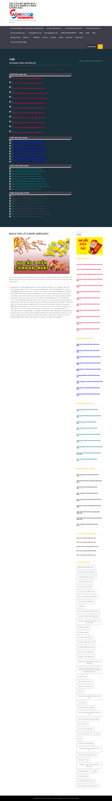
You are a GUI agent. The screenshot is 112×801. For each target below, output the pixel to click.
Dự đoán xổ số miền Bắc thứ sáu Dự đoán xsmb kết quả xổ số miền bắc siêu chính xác (89, 670)
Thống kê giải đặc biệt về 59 (87, 755)
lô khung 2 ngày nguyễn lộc (30, 294)
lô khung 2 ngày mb (38, 292)
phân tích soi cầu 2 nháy (25, 313)
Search (79, 234)
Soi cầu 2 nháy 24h (39, 315)
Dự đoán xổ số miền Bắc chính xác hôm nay (89, 662)
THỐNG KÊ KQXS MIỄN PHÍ (68, 33)
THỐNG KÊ (36, 37)
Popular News (92, 46)
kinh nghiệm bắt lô (44, 289)
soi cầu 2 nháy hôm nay (54, 315)
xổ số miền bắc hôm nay (86, 781)
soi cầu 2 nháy (27, 315)
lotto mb (53, 309)
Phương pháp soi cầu (51, 33)
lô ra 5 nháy (60, 296)
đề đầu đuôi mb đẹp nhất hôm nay (87, 546)
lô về (34, 300)
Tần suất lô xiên (83, 760)
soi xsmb (96, 734)
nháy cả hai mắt (63, 311)
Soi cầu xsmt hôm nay (93, 28)
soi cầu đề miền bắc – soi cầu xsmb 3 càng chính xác (23, 5)
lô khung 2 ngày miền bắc (54, 292)
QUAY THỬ (69, 37)
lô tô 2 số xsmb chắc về (22, 300)
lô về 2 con (40, 300)
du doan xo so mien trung (86, 591)
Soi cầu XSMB (82, 724)
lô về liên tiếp (49, 304)
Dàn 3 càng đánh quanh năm (87, 596)
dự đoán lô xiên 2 (84, 627)
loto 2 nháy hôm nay (60, 306)
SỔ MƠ (61, 37)
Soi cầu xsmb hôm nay (54, 28)
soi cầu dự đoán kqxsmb (86, 707)
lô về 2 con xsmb (51, 300)
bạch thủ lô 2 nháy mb (29, 289)
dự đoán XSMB (83, 632)
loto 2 (32, 306)
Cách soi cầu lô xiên (84, 587)
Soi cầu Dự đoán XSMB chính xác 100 (89, 713)
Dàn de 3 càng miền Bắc (85, 601)
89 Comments (57, 317)
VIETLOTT (26, 37)
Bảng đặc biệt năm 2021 (86, 567)
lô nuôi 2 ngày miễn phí (49, 294)
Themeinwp (75, 798)
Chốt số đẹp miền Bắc (85, 582)
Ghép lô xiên (82, 676)
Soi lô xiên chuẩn (83, 734)
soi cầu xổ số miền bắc (85, 729)
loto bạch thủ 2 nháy (31, 309)
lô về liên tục (59, 304)
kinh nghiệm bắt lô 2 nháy (60, 289)
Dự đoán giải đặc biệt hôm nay (88, 611)
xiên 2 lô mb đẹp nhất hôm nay (86, 538)
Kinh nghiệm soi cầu (35, 33)
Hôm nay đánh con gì (85, 681)
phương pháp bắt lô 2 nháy (44, 313)
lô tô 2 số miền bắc (48, 298)
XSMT (94, 33)
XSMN (87, 33)
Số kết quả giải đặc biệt (85, 743)
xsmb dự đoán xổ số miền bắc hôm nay (89, 765)
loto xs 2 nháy (44, 309)
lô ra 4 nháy (27, 296)
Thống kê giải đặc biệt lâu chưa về (89, 749)
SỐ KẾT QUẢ (79, 37)
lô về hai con (38, 304)
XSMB (81, 33)
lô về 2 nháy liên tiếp (46, 302)
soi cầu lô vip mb (45, 317)
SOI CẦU (44, 37)
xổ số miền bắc (83, 776)
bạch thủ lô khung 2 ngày (18, 42)
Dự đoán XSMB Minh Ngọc (86, 647)
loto (28, 306)
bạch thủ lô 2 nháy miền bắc (29, 233)
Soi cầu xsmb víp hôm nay (73, 28)
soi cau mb (81, 703)
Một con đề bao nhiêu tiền (47, 311)
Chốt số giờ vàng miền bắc (86, 572)
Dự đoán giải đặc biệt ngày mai (88, 616)
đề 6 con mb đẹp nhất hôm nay (86, 551)
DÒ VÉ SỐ (53, 37)
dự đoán (80, 606)
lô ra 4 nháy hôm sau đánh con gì (44, 296)
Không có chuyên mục (85, 686)
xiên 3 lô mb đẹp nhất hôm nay (86, 555)
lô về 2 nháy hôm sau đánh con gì (27, 302)
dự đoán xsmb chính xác (86, 642)
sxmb (80, 738)
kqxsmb (80, 691)
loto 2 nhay (48, 306)
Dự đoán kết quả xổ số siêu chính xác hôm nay (89, 621)
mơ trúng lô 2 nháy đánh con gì (26, 311)
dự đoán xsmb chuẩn (85, 637)
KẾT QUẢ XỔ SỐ (15, 37)
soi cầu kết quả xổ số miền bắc (88, 719)
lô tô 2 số (37, 298)
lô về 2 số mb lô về (61, 302)
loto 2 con (39, 306)
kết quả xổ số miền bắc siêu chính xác (89, 697)
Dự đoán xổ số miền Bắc (86, 657)
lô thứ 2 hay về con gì (25, 298)
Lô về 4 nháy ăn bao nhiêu (24, 304)
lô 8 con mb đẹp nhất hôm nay (86, 542)
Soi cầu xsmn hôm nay (17, 33)
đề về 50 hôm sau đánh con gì (88, 786)
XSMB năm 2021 (83, 771)
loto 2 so (19, 309)
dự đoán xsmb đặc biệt (85, 652)
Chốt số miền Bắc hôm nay (86, 577)
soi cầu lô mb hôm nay (31, 317)
